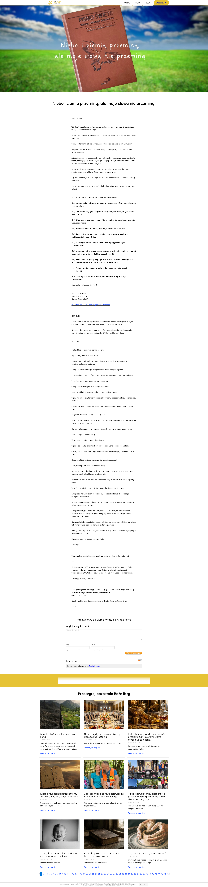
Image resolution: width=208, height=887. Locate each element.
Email (93, 645)
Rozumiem (143, 885)
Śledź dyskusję (140, 660)
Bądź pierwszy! (94, 666)
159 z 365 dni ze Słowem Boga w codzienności (91, 305)
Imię (67, 645)
